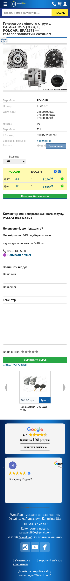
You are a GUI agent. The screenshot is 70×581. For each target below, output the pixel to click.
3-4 (17, 178)
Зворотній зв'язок (49, 560)
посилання (44, 140)
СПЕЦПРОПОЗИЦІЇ (15, 364)
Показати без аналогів (35, 196)
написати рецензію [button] (35, 447)
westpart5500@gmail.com (35, 532)
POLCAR (14, 171)
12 (17, 186)
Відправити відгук (35, 359)
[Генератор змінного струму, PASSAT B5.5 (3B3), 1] (35, 67)
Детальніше (56, 146)
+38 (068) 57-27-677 (35, 523)
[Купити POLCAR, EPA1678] (62, 178)
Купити (44, 400)
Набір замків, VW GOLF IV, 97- (34, 408)
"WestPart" (25, 537)
